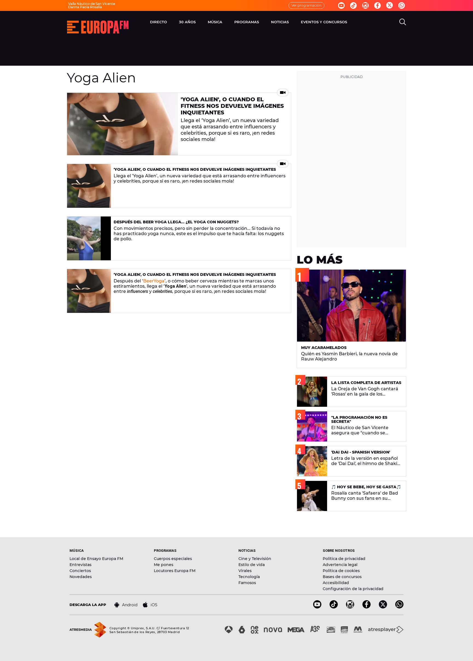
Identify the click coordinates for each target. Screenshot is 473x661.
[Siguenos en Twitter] (389, 5)
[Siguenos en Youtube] (341, 5)
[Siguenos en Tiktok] (353, 5)
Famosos (247, 582)
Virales (245, 570)
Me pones (163, 564)
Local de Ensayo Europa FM (96, 558)
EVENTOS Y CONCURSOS (324, 22)
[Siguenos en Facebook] (377, 5)
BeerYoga (154, 281)
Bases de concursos (342, 576)
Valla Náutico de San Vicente (91, 4)
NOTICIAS (280, 22)
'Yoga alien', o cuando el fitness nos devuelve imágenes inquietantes (232, 106)
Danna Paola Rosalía (85, 7)
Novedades (81, 576)
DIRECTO (158, 22)
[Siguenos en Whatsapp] (401, 5)
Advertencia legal (340, 564)
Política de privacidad (344, 558)
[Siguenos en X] (383, 607)
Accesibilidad (336, 582)
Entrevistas (80, 564)
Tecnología (249, 576)
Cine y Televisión (254, 558)
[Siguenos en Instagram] (365, 5)
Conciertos (80, 570)
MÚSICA (215, 22)
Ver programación (306, 5)
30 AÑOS (187, 22)
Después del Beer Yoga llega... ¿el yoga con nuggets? (176, 222)
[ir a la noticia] (122, 124)
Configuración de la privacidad (353, 588)
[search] (402, 22)
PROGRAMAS (246, 22)
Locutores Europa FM (174, 570)
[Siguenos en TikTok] (334, 607)
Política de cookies (341, 570)
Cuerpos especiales (173, 558)
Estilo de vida (251, 564)
